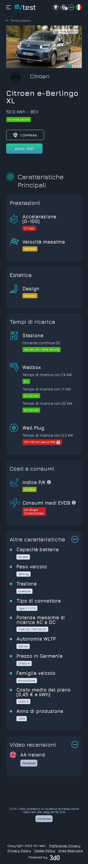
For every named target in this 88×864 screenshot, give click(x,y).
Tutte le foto (68, 31)
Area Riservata (71, 850)
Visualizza (29, 763)
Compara (28, 135)
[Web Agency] (55, 857)
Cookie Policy (44, 850)
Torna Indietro (20, 20)
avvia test (24, 149)
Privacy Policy (19, 850)
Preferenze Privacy (65, 846)
